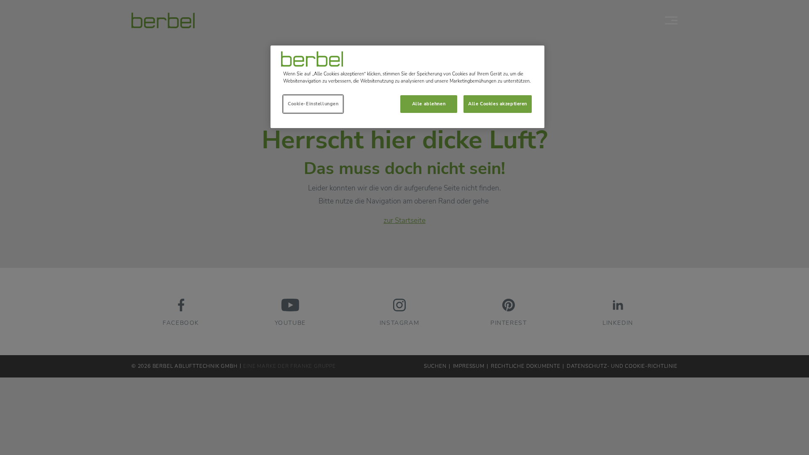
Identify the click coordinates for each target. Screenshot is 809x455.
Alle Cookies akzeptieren (497, 103)
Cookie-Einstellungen (313, 103)
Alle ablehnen (428, 103)
